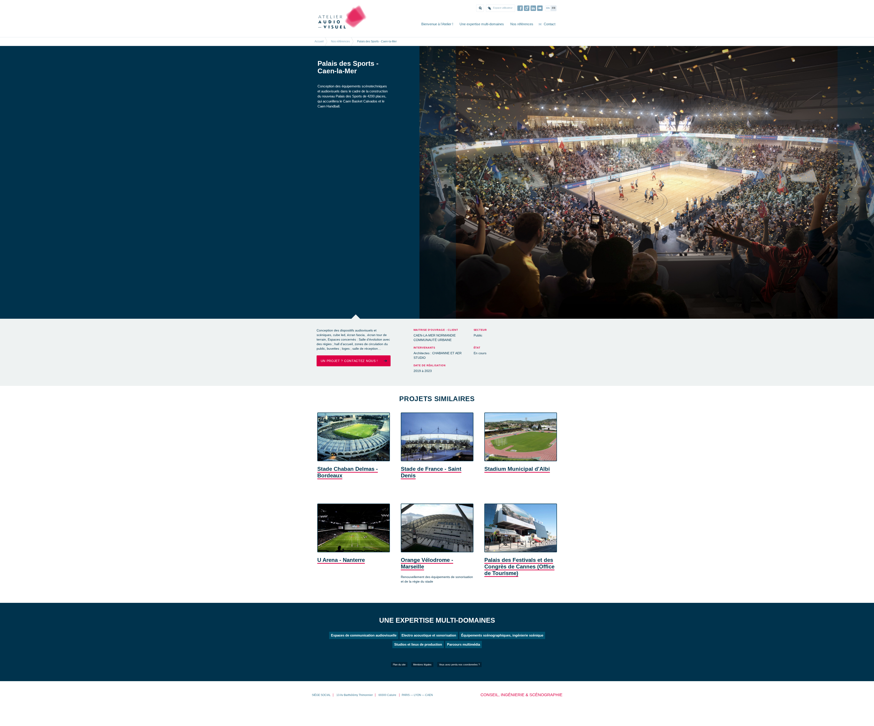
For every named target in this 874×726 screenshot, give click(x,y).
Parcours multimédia (463, 662)
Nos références (521, 24)
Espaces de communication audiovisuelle (363, 653)
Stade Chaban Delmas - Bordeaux (347, 489)
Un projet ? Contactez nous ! (349, 378)
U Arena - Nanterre (341, 577)
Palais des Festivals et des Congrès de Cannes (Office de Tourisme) (519, 584)
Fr (553, 8)
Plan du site (399, 681)
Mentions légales (422, 681)
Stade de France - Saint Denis (431, 489)
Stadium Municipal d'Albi (517, 486)
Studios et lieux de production (418, 662)
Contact (549, 24)
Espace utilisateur (503, 7)
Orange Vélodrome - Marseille (427, 580)
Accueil (319, 41)
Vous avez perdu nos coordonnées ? (459, 681)
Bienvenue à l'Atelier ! (437, 24)
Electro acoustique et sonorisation (428, 653)
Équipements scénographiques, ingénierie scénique (502, 653)
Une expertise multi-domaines (482, 24)
